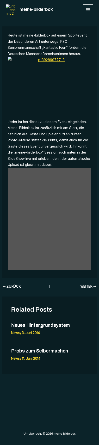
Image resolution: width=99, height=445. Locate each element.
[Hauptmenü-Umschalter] (88, 9)
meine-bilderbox (36, 9)
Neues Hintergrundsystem (40, 325)
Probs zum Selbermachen (39, 350)
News (15, 333)
